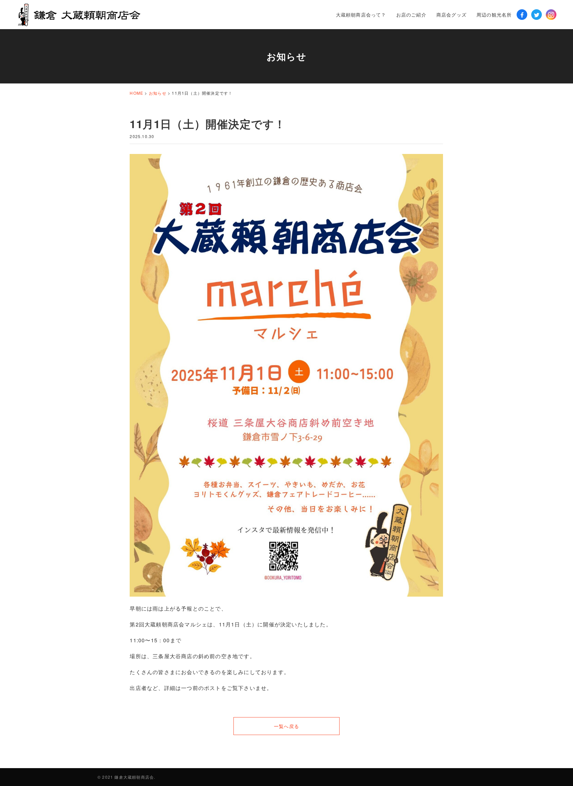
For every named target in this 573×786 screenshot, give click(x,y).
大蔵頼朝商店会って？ (361, 14)
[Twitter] (536, 14)
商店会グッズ (451, 14)
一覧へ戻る (286, 726)
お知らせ (157, 93)
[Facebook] (522, 14)
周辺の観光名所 (494, 14)
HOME (136, 93)
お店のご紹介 (411, 14)
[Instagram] (551, 14)
